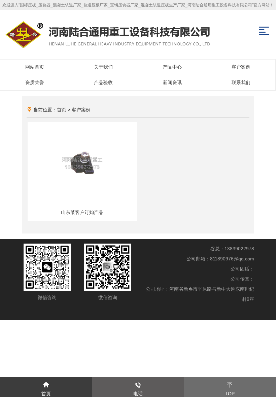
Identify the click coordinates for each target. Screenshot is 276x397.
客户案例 (81, 109)
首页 (61, 109)
